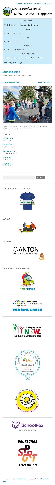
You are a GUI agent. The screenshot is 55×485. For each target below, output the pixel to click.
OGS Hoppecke (18, 50)
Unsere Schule (27, 21)
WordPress (22, 479)
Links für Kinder (37, 58)
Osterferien (7, 157)
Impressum (28, 4)
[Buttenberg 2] (27, 122)
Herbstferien (7, 145)
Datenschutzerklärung (43, 4)
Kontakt (20, 4)
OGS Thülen (17, 33)
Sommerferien (8, 138)
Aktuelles (7, 33)
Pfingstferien (7, 164)
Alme (27, 37)
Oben (5, 481)
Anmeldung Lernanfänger (13, 63)
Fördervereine (33, 25)
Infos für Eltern (27, 54)
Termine (7, 58)
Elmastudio (45, 479)
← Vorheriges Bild (11, 82)
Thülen (27, 29)
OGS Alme (16, 41)
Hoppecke (27, 45)
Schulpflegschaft (10, 25)
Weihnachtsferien (9, 151)
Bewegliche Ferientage (20, 58)
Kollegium (22, 25)
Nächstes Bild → (45, 82)
